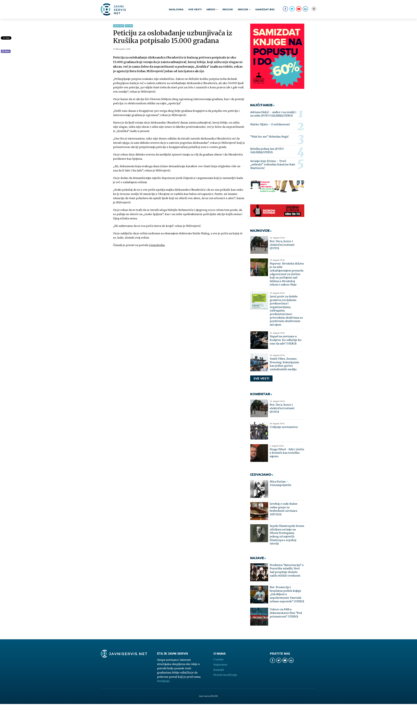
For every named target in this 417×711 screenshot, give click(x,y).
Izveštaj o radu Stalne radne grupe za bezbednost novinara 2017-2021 (283, 509)
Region (228, 9)
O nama (218, 659)
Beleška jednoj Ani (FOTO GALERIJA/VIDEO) (267, 150)
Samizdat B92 (265, 9)
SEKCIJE (243, 9)
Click (6, 51)
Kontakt (218, 669)
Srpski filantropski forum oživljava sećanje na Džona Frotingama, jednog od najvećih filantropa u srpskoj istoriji (287, 534)
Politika (129, 26)
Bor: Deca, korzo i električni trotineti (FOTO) (282, 245)
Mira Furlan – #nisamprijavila (280, 483)
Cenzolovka (119, 26)
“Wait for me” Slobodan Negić (269, 136)
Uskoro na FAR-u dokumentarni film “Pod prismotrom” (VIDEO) (286, 613)
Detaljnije (163, 681)
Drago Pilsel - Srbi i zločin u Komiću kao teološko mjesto (287, 453)
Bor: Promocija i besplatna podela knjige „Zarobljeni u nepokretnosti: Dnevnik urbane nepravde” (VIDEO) (287, 594)
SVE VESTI (195, 9)
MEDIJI (211, 9)
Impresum (220, 664)
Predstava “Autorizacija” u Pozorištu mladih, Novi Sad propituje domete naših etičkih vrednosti (287, 570)
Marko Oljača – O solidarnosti (270, 124)
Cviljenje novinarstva (284, 427)
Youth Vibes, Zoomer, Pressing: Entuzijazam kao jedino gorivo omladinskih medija (284, 364)
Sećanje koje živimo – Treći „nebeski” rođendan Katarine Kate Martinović (272, 164)
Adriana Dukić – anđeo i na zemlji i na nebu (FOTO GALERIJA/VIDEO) (273, 113)
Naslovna (176, 9)
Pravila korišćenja (225, 674)
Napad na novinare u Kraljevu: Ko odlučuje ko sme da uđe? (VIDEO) (286, 340)
